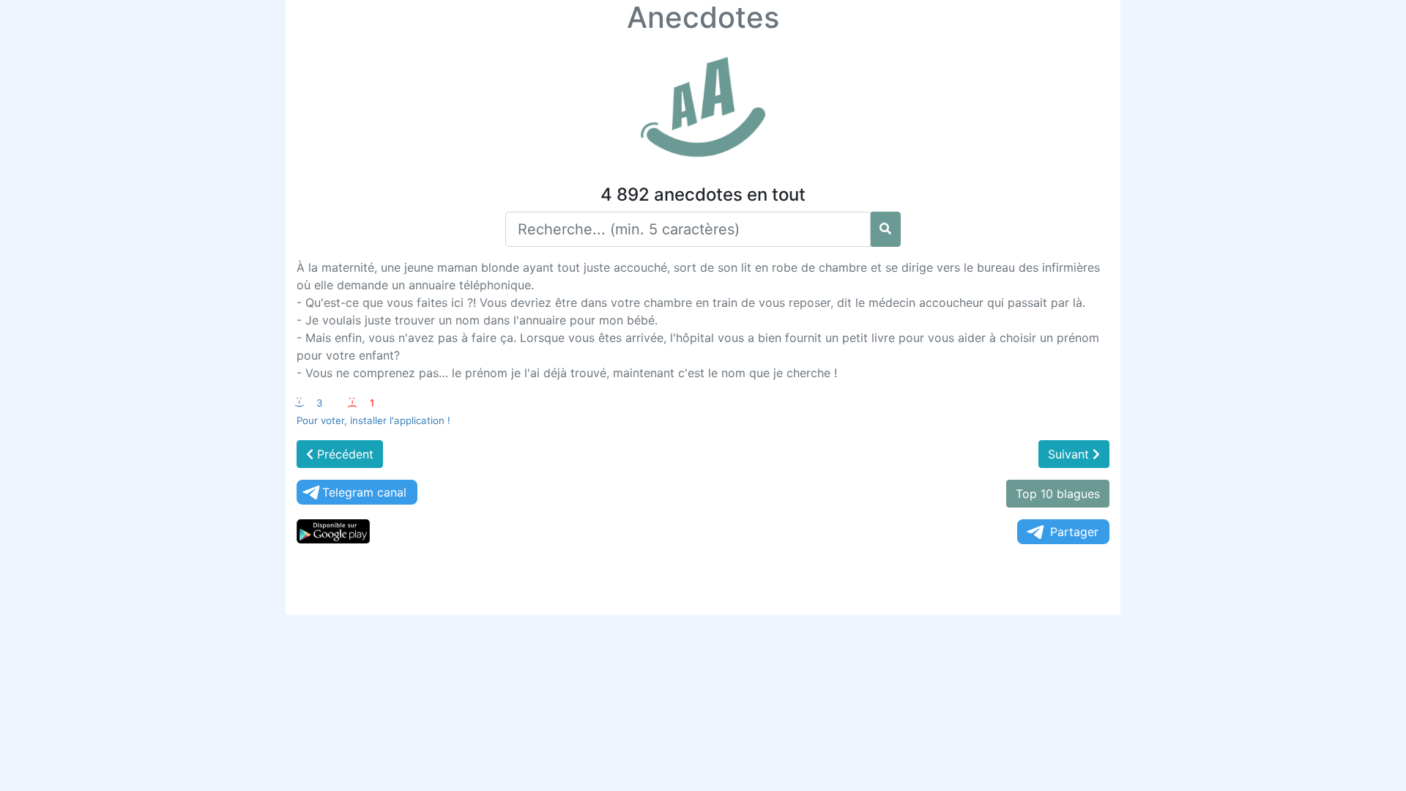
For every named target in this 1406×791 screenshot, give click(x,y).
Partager (1074, 531)
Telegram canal (364, 492)
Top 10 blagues (1058, 493)
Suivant (1070, 454)
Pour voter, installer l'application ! (373, 420)
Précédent (343, 454)
